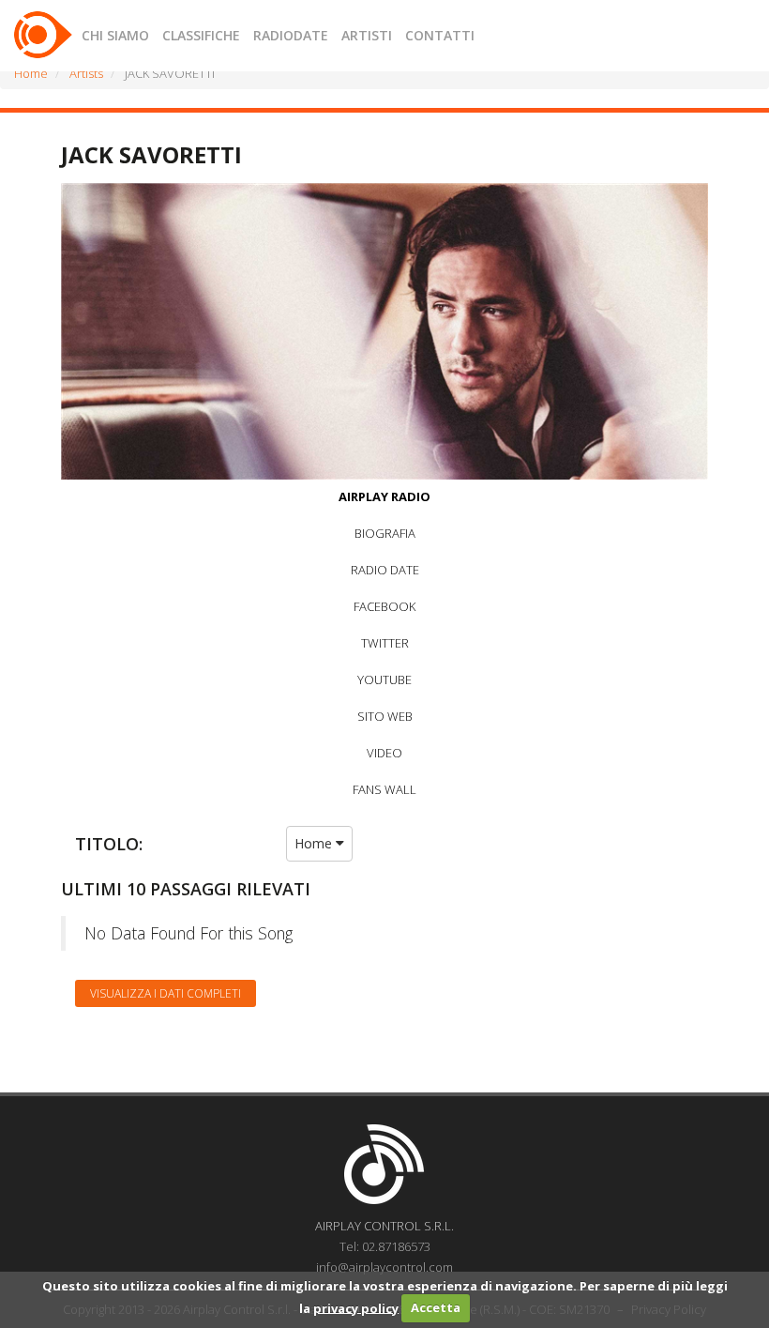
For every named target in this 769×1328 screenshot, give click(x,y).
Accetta (435, 1307)
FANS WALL (384, 789)
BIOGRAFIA (384, 533)
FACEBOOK (384, 606)
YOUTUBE (384, 679)
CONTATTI (440, 35)
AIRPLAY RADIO (384, 496)
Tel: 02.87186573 (384, 1246)
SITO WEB (385, 716)
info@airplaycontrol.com (384, 1267)
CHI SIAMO (115, 35)
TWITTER (385, 642)
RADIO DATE (385, 569)
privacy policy (356, 1307)
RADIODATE (290, 35)
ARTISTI (366, 35)
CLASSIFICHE (201, 35)
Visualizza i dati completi (165, 993)
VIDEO (384, 752)
